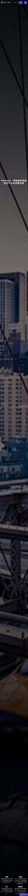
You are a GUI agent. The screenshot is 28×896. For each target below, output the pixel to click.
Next (24, 404)
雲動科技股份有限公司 (5, 2)
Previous (4, 404)
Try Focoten (23, 894)
